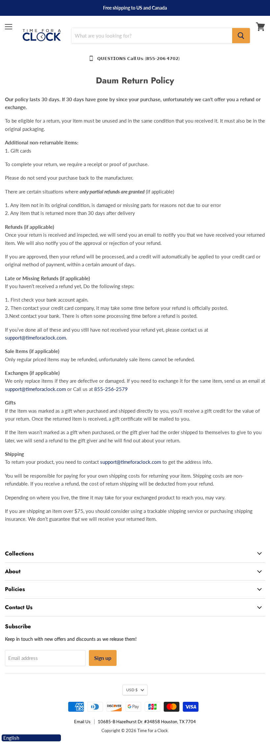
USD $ (132, 689)
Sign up (102, 658)
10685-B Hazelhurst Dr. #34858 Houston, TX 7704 (147, 721)
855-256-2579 (111, 389)
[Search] (241, 35)
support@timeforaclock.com (35, 338)
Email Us (82, 721)
